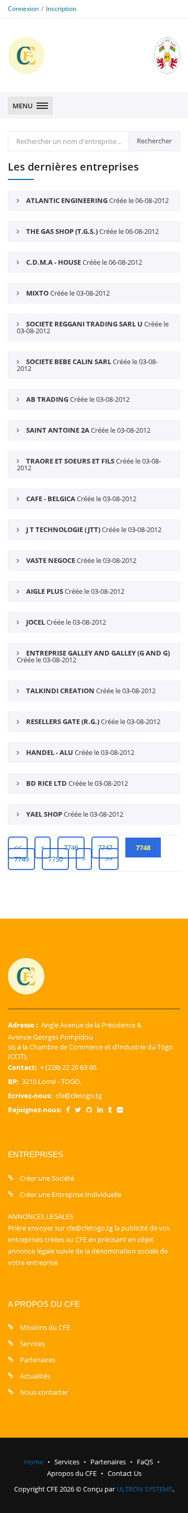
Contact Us (125, 1473)
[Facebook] (67, 1109)
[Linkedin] (100, 1109)
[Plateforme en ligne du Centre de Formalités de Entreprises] (26, 55)
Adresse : (23, 1025)
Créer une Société (47, 1178)
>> (108, 859)
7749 (21, 859)
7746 (71, 847)
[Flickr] (120, 1109)
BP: (13, 1081)
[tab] (94, 200)
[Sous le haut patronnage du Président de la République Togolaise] (156, 55)
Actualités (35, 1376)
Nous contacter (44, 1392)
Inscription (61, 8)
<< (17, 847)
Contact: (22, 1067)
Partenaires (37, 1359)
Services (32, 1343)
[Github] (89, 1109)
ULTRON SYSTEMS (144, 1489)
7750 (55, 859)
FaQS (145, 1461)
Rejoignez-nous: (35, 1109)
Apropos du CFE (72, 1473)
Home (33, 1461)
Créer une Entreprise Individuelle (70, 1194)
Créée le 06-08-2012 (97, 200)
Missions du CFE (45, 1327)
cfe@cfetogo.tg (78, 1095)
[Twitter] (78, 1109)
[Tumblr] (110, 1109)
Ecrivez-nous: (30, 1095)
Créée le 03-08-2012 (68, 293)
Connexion (23, 8)
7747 (105, 847)
